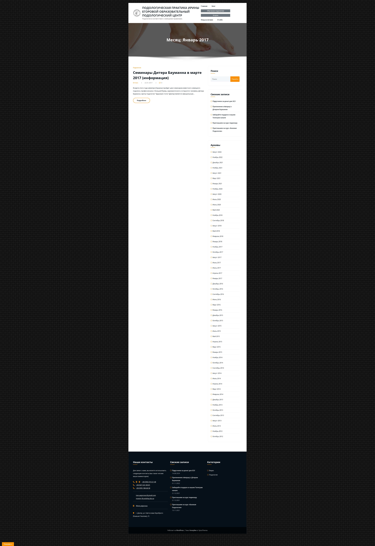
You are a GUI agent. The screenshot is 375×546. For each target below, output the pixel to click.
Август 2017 (217, 257)
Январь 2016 (217, 310)
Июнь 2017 (217, 268)
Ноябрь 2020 (217, 189)
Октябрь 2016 (218, 289)
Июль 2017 (217, 263)
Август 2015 (217, 326)
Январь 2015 (217, 352)
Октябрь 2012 (218, 436)
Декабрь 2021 (218, 162)
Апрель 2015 (217, 342)
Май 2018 (216, 231)
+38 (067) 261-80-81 (143, 485)
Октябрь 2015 (218, 320)
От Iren (135, 83)
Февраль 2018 (218, 236)
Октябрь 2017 (218, 252)
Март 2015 (217, 347)
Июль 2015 (217, 331)
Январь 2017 (217, 278)
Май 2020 (216, 210)
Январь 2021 (217, 184)
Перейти (235, 79)
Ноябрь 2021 (217, 168)
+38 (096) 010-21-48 (149, 482)
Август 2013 (217, 421)
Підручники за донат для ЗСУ (224, 101)
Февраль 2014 (218, 394)
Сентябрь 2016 (218, 294)
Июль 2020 (217, 199)
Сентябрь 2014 (218, 368)
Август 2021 (217, 173)
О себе (220, 20)
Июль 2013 (217, 426)
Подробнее (141, 100)
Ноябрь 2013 (217, 405)
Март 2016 (217, 305)
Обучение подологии (215, 11)
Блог (213, 6)
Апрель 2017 (217, 273)
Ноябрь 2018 (217, 215)
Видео (211, 470)
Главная (204, 6)
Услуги (215, 15)
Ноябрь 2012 (217, 431)
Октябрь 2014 (218, 363)
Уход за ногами (207, 20)
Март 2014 (217, 389)
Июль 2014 (217, 378)
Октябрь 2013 (218, 410)
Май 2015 (216, 336)
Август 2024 (217, 152)
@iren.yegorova (141, 506)
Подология (137, 68)
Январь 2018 (217, 241)
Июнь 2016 (217, 299)
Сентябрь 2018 (218, 220)
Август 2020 (217, 194)
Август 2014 (217, 373)
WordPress (180, 530)
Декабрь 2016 (218, 284)
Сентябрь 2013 (218, 415)
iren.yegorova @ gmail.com (146, 495)
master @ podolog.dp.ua (145, 498)
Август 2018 (217, 226)
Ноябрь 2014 (217, 357)
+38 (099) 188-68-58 (143, 488)
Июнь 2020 (217, 205)
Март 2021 (217, 178)
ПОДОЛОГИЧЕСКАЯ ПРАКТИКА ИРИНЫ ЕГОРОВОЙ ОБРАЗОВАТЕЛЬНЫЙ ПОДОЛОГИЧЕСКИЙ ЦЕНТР (170, 11)
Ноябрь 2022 (217, 157)
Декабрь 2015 (218, 315)
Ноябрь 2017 (217, 247)
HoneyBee (192, 530)
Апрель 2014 (217, 384)
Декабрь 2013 (218, 400)
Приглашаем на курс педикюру (225, 123)
